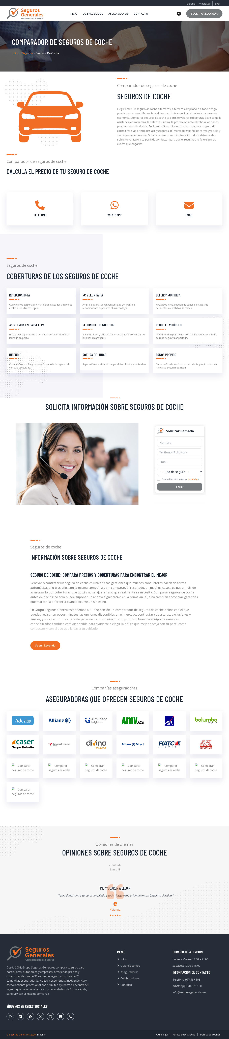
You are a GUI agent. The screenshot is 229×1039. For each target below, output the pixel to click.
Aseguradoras (129, 972)
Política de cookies (210, 1034)
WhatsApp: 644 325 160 (187, 986)
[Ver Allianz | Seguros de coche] (59, 721)
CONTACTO (141, 13)
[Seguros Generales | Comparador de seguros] (30, 953)
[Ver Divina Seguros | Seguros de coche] (96, 744)
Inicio (16, 53)
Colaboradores (130, 978)
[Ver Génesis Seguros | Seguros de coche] (23, 768)
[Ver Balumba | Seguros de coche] (206, 721)
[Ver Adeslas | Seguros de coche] (23, 721)
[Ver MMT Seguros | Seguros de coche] (133, 768)
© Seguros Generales (18, 1034)
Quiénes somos (130, 965)
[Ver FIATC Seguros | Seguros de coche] (169, 744)
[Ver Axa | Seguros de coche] (169, 721)
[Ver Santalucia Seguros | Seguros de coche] (23, 792)
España (41, 1034)
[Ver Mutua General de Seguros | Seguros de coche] (169, 768)
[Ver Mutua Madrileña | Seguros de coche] (206, 768)
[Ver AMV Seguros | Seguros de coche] (133, 721)
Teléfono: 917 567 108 (186, 979)
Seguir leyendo (45, 645)
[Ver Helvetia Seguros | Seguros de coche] (59, 768)
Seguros (27, 53)
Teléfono (190, 3)
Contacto (126, 985)
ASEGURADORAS (118, 13)
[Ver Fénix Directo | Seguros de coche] (133, 744)
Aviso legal (162, 1034)
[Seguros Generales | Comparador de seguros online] (25, 13)
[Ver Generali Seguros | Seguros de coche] (206, 744)
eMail (217, 3)
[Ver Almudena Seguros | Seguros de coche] (96, 721)
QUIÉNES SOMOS (93, 13)
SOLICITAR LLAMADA (204, 13)
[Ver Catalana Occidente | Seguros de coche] (59, 744)
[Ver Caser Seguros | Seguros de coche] (23, 744)
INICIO (73, 13)
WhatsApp (204, 3)
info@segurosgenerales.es (189, 992)
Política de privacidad (184, 1034)
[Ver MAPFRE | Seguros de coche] (96, 768)
